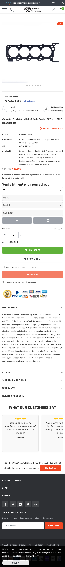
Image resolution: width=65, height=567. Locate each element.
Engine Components (27, 139)
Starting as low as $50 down (36, 3)
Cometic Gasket (25, 135)
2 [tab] (27, 85)
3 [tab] (29, 85)
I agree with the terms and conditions (20, 267)
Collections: (7, 139)
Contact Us (50, 468)
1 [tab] (24, 85)
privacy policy (32, 556)
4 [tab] (32, 85)
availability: (7, 151)
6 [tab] (38, 85)
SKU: (4, 146)
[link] (5, 504)
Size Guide (58, 229)
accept (16, 562)
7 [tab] (40, 85)
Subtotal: (6, 242)
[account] (54, 10)
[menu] (4, 9)
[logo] (32, 9)
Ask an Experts (29, 101)
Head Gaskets (33, 143)
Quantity (6, 229)
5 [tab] (35, 85)
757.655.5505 (13, 100)
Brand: (5, 135)
